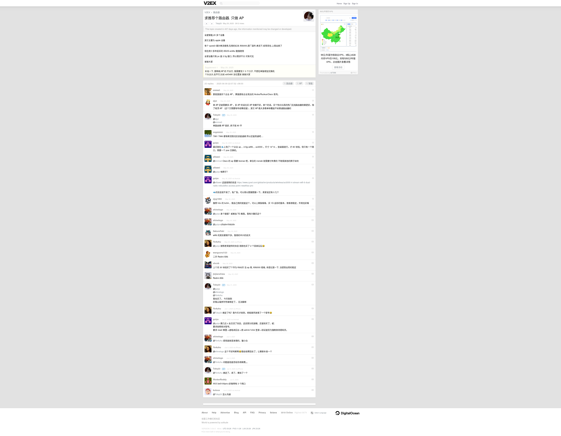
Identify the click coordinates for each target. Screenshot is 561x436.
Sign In (355, 3)
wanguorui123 (220, 252)
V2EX (207, 12)
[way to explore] (210, 3)
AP (300, 83)
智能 (310, 83)
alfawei (216, 156)
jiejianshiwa (219, 273)
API (244, 412)
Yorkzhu (217, 241)
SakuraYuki (218, 231)
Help (214, 412)
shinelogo (218, 209)
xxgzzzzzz (218, 132)
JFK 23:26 (256, 428)
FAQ (252, 412)
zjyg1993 (217, 198)
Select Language (319, 412)
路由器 (216, 12)
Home (339, 3)
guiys (216, 142)
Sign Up (346, 3)
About (205, 412)
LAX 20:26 (247, 428)
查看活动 (338, 67)
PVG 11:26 (237, 428)
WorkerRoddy (220, 379)
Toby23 (219, 23)
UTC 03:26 (227, 428)
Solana (273, 412)
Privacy (262, 412)
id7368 (333, 72)
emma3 (216, 90)
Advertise (225, 412)
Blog (236, 412)
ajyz (215, 100)
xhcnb (216, 263)
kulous (216, 390)
